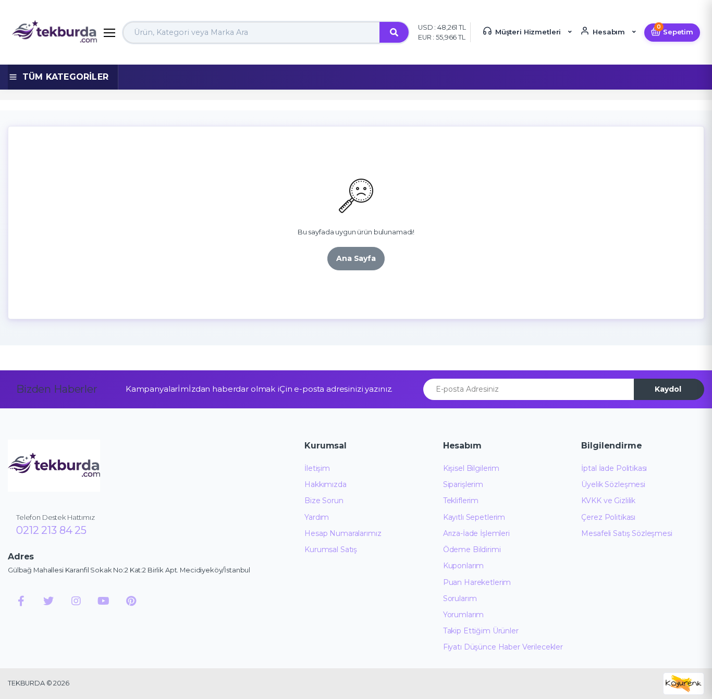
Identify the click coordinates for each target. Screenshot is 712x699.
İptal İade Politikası (614, 468)
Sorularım (460, 598)
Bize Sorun (323, 500)
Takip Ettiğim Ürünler (481, 630)
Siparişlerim (463, 484)
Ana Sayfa (356, 258)
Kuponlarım (463, 565)
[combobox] (251, 32)
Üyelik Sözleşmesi (613, 484)
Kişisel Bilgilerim (471, 468)
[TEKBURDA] (54, 466)
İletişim (317, 468)
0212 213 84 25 (51, 530)
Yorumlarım (463, 614)
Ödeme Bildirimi (472, 549)
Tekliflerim (460, 500)
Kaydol (668, 389)
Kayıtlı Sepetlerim (474, 517)
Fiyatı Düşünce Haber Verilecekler (503, 647)
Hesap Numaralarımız (342, 533)
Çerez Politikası (608, 517)
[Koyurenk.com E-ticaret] (684, 682)
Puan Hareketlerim (477, 582)
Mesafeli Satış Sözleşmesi (626, 533)
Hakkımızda (325, 484)
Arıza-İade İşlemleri (476, 533)
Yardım (316, 517)
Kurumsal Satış (330, 549)
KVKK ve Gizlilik (608, 500)
